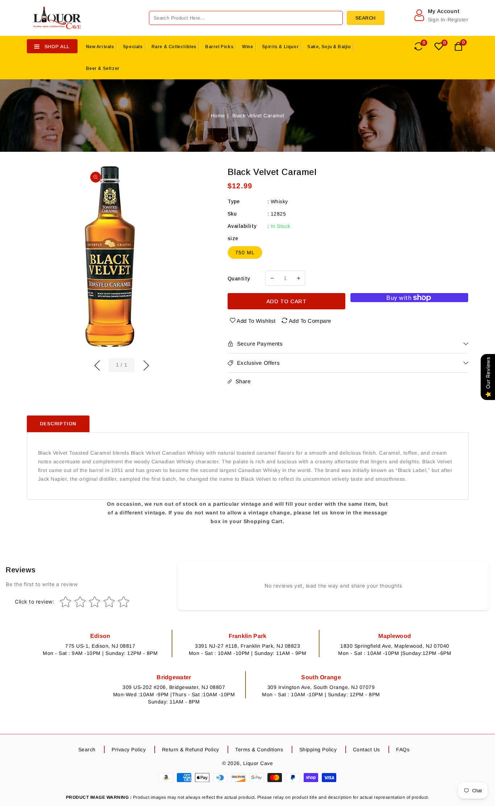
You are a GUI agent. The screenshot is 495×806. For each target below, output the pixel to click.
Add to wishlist (256, 321)
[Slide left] (97, 364)
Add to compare (310, 321)
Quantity (239, 278)
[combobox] (246, 18)
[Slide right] (146, 364)
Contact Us (366, 749)
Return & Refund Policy (190, 749)
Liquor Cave (258, 763)
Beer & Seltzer (103, 68)
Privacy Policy (129, 749)
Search (87, 749)
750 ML (245, 252)
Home (218, 115)
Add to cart (286, 301)
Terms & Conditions (259, 749)
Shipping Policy (318, 749)
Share (243, 381)
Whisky (279, 201)
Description (58, 423)
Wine (247, 46)
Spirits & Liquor (280, 46)
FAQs (402, 749)
